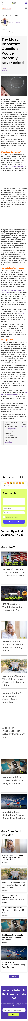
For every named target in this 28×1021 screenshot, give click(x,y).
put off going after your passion (14, 393)
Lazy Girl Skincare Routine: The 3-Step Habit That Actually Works (13, 857)
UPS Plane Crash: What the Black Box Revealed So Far (12, 607)
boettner (23, 426)
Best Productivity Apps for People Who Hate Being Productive (13, 780)
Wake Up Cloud (11, 428)
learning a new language (14, 166)
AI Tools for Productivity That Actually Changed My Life (13, 910)
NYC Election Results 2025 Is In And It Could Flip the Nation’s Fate (13, 572)
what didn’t (21, 313)
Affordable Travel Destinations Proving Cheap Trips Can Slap (13, 815)
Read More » (5, 863)
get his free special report (10, 441)
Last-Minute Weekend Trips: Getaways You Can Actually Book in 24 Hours (14, 885)
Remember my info (12, 517)
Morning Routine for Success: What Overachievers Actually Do (13, 897)
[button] (26, 8)
